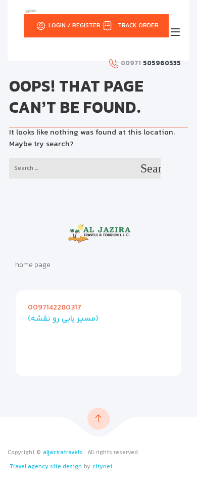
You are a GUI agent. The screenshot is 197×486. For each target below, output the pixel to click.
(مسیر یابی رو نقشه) (63, 319)
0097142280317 (54, 307)
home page (33, 265)
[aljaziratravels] (31, 11)
